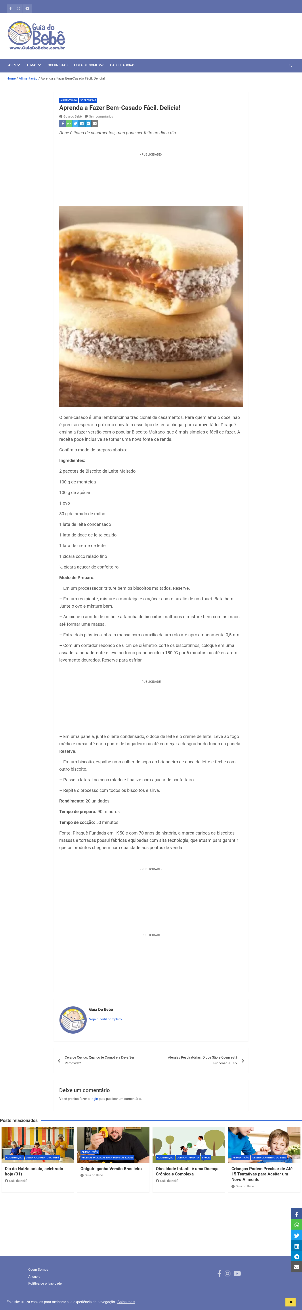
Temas (32, 65)
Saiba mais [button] (126, 1302)
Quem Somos (38, 1270)
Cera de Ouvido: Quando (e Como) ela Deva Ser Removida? (99, 1060)
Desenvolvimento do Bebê (42, 1157)
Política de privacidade (45, 1283)
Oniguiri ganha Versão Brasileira (111, 1168)
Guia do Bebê (72, 116)
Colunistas (57, 65)
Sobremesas (88, 100)
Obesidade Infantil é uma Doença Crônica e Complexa (187, 1171)
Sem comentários (101, 116)
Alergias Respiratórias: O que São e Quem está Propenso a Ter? (202, 1060)
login (94, 1099)
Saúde (206, 1157)
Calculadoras (122, 65)
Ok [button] (291, 1302)
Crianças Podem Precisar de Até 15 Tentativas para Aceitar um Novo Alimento (261, 1174)
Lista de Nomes (87, 65)
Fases (11, 65)
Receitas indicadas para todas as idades (107, 1157)
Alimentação (68, 100)
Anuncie (34, 1277)
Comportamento (188, 1157)
